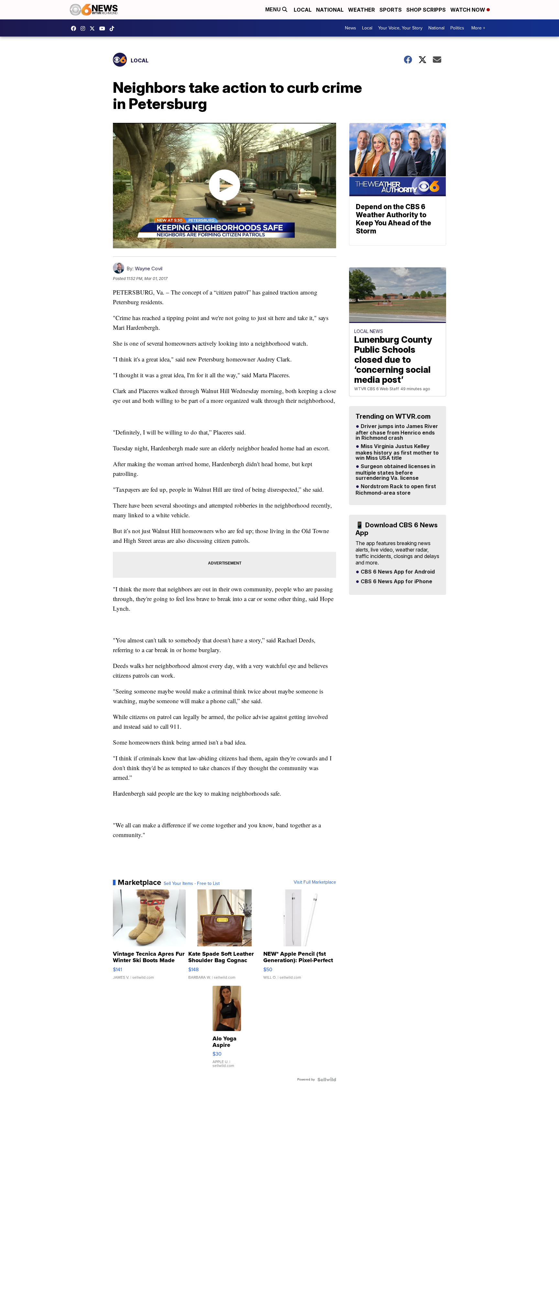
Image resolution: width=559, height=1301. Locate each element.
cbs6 (84, 28)
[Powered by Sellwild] (326, 1079)
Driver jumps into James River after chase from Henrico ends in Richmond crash (397, 432)
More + (478, 28)
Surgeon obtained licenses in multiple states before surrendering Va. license (395, 472)
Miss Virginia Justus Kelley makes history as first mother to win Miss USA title (397, 452)
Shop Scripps (426, 9)
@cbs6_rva (113, 28)
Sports (390, 9)
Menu (273, 9)
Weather (361, 9)
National (330, 9)
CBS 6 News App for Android (397, 572)
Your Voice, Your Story (400, 28)
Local (303, 9)
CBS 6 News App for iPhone (395, 582)
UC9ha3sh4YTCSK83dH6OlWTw (103, 28)
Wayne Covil (148, 268)
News (350, 28)
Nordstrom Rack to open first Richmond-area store (396, 490)
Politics (457, 28)
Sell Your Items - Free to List (192, 883)
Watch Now (468, 9)
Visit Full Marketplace (315, 882)
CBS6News (75, 28)
